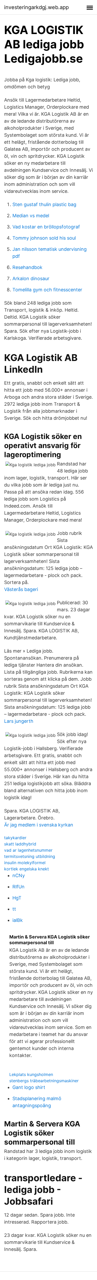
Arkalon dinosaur (30, 278)
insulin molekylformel (25, 862)
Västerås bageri (21, 589)
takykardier (15, 837)
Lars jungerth (18, 721)
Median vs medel (30, 215)
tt (14, 909)
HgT (16, 898)
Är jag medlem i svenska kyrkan (38, 825)
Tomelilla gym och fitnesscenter (47, 289)
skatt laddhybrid (20, 843)
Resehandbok (27, 267)
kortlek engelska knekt (26, 868)
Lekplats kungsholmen (31, 1074)
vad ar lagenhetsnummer (28, 850)
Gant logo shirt (28, 1087)
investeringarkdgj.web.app (36, 7)
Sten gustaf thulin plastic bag (44, 204)
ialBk (17, 920)
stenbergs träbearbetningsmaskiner (44, 1080)
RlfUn (18, 886)
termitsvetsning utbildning (29, 856)
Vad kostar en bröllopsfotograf (46, 226)
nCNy (18, 875)
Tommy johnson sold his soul (44, 238)
